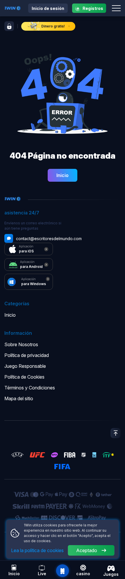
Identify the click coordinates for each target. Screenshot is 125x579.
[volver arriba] (115, 433)
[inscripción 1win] (9, 26)
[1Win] (12, 7)
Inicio (62, 175)
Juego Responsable (25, 366)
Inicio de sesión (48, 8)
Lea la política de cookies (37, 550)
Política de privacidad (26, 355)
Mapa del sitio (18, 398)
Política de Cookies (24, 377)
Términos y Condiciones (29, 388)
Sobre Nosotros (21, 344)
